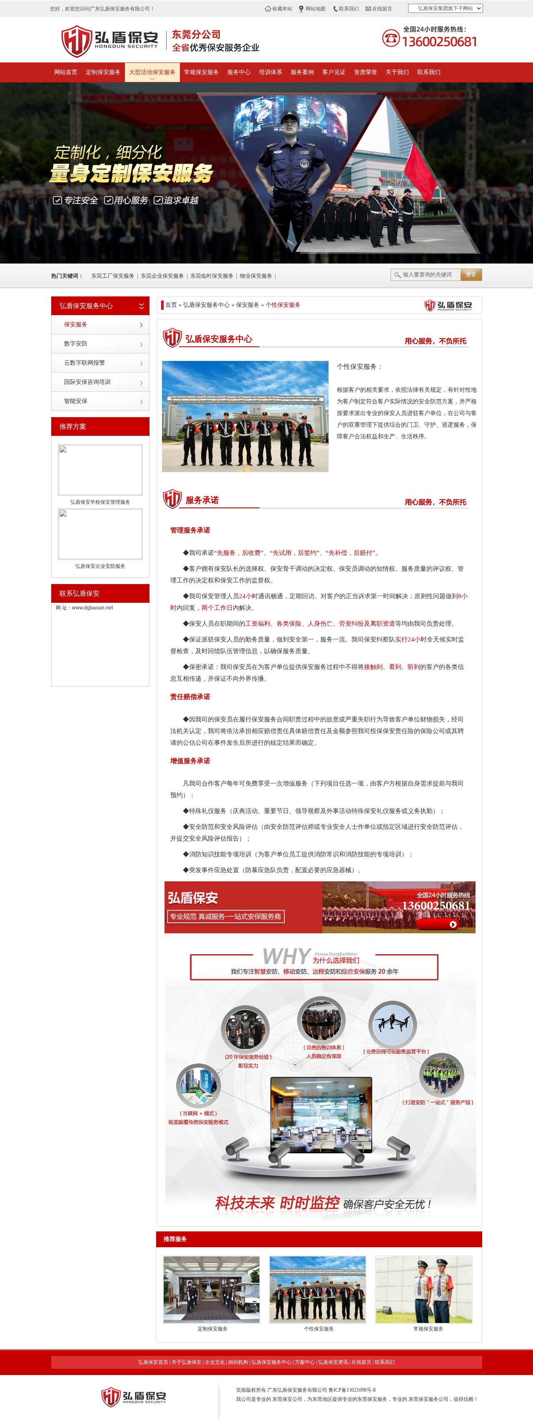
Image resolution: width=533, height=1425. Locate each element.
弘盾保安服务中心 (271, 1362)
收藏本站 (282, 9)
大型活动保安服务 (152, 72)
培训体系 (270, 72)
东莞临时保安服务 (212, 276)
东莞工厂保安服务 (112, 276)
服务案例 (302, 72)
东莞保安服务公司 (428, 1399)
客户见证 (334, 72)
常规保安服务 (201, 72)
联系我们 (349, 9)
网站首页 (65, 72)
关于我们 (397, 72)
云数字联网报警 (84, 363)
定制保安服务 (103, 72)
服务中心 (239, 72)
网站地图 (316, 9)
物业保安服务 (256, 276)
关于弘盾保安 (187, 1362)
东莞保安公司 (287, 1399)
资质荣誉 (365, 72)
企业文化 (215, 1362)
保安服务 (75, 324)
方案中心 (305, 1362)
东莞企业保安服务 (162, 276)
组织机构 (238, 1362)
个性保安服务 (319, 1329)
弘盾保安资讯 (333, 1362)
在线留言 (382, 9)
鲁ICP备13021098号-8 (352, 1390)
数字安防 (75, 344)
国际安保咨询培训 (87, 382)
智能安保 (75, 401)
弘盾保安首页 (153, 1362)
